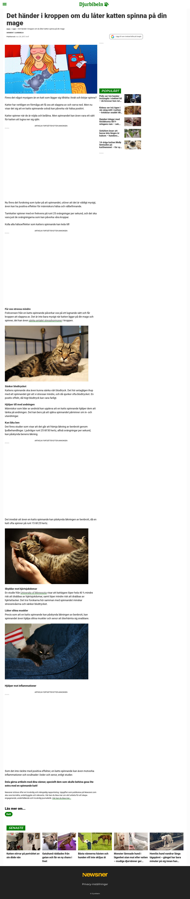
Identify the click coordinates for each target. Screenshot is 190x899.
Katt (14, 29)
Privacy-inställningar (95, 884)
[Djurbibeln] (94, 4)
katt (8, 814)
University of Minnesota (34, 592)
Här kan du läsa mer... (61, 798)
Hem (8, 29)
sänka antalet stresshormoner (45, 320)
